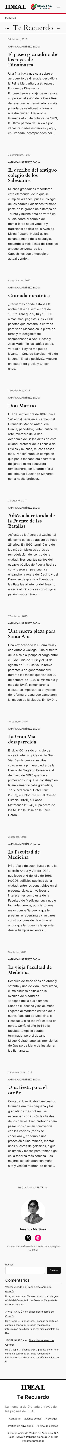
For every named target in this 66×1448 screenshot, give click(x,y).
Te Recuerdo (33, 28)
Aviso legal (51, 1418)
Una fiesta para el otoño (27, 1090)
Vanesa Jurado (13, 1286)
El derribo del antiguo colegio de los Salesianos (32, 175)
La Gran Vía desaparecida (22, 739)
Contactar (15, 1418)
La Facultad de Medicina (24, 855)
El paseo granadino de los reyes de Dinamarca (32, 60)
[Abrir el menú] (58, 7)
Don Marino (22, 405)
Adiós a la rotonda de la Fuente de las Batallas (31, 521)
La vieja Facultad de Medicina (30, 970)
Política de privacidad (20, 1425)
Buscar (9, 1264)
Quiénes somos (32, 1418)
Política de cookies (47, 1425)
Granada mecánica (29, 295)
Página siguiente (33, 1187)
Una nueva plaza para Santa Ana (32, 634)
